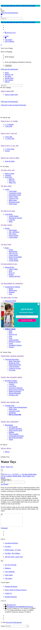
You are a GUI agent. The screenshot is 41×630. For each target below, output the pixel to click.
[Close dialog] (38, 304)
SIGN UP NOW (27, 320)
